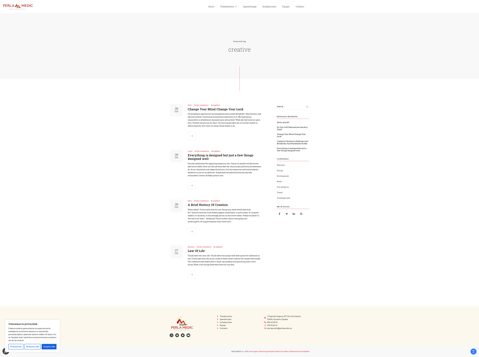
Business (191, 247)
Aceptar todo (49, 346)
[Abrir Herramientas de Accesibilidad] (474, 352)
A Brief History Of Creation (208, 205)
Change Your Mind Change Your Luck (215, 109)
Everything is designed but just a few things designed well (220, 157)
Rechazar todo (32, 346)
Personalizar (16, 346)
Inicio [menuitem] (211, 6)
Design (280, 170)
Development (283, 176)
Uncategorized (283, 198)
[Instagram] (171, 335)
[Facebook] (177, 335)
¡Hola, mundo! (283, 122)
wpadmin (216, 105)
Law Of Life (196, 251)
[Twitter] (183, 335)
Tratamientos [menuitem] (227, 6)
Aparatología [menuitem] (249, 6)
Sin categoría (283, 187)
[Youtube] (188, 335)
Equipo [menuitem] (286, 6)
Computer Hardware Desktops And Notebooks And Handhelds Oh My (292, 142)
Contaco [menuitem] (300, 6)
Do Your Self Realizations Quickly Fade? (292, 128)
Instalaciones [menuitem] (269, 6)
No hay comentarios (201, 105)
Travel (190, 151)
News (190, 105)
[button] (236, 6)
